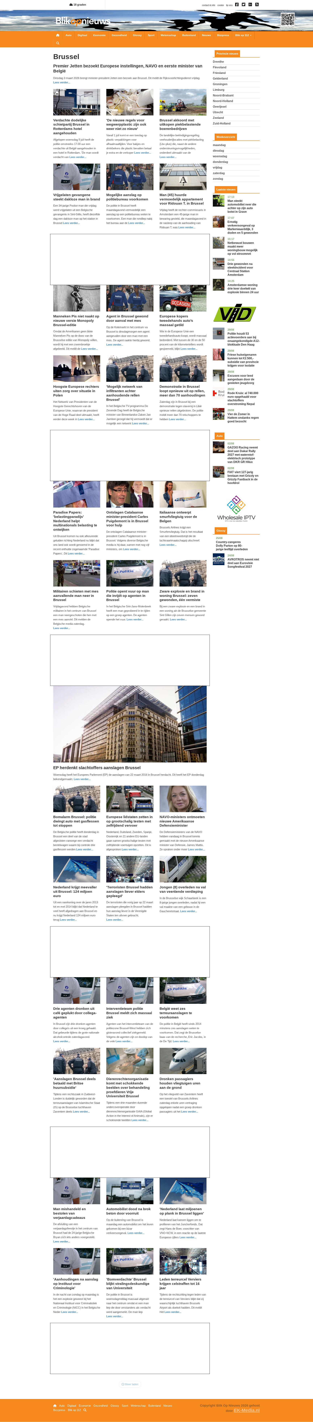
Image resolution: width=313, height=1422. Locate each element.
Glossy (137, 35)
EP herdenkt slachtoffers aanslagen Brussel (97, 767)
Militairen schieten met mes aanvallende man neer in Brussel (76, 595)
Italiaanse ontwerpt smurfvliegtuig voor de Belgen (178, 516)
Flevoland (219, 67)
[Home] (83, 21)
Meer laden (131, 1384)
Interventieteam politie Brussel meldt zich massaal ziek (129, 1013)
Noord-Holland (223, 101)
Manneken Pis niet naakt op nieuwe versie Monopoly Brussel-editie (76, 320)
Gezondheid (119, 35)
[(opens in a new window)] (237, 5)
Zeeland (218, 117)
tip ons (229, 5)
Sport (151, 35)
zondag (218, 178)
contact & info (208, 5)
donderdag (220, 161)
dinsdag (218, 150)
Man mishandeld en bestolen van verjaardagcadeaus (69, 1213)
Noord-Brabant (223, 95)
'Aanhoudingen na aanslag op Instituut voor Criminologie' (75, 1283)
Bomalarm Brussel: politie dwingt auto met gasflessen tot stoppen (76, 821)
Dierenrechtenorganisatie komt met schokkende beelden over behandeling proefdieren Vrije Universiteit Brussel (128, 1087)
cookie (220, 5)
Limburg (218, 89)
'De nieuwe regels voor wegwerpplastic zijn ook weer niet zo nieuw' (126, 124)
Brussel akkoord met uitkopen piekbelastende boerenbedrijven (180, 124)
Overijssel (219, 106)
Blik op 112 (242, 35)
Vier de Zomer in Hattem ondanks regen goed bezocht (243, 418)
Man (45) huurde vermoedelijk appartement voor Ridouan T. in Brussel (182, 199)
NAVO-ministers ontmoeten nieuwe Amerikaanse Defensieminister (182, 821)
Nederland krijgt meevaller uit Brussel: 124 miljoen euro (75, 891)
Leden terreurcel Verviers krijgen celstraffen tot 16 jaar (180, 1283)
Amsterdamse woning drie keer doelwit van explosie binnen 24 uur (243, 288)
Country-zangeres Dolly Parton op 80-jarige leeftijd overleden (232, 545)
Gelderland (220, 78)
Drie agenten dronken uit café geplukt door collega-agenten (75, 1013)
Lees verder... (61, 82)
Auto (69, 35)
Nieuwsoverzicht (57, 35)
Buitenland (189, 35)
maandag (219, 145)
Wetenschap (168, 35)
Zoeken (57, 43)
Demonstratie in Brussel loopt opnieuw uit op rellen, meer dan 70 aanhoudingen (182, 391)
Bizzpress (223, 35)
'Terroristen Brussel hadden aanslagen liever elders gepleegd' (129, 891)
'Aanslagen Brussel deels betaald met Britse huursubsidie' (74, 1083)
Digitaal (82, 35)
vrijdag (217, 167)
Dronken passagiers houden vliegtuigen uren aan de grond (180, 1083)
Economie (99, 35)
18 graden (79, 4)
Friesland (219, 72)
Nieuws (206, 35)
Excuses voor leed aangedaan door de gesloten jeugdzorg (241, 379)
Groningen (220, 84)
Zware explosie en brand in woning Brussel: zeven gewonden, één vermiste (182, 595)
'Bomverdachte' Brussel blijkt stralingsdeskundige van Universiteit (127, 1283)
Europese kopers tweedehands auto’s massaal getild (176, 320)
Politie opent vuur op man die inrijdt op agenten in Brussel (127, 595)
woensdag (220, 156)
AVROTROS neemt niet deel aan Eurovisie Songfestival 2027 (243, 563)
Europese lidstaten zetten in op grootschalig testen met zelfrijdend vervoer (129, 821)
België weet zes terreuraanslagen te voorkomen (176, 1013)
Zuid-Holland (222, 123)
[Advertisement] (129, 259)
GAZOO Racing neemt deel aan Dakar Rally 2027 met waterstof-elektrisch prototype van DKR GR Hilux (243, 454)
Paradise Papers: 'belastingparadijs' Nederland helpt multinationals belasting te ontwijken (75, 520)
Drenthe (218, 61)
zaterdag (219, 173)
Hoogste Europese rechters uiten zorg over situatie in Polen (76, 391)
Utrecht (218, 112)
